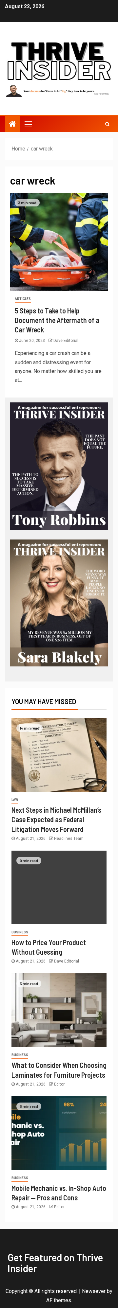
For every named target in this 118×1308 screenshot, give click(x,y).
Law (14, 800)
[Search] (107, 124)
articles (23, 299)
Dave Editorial (65, 340)
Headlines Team (69, 838)
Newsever (94, 1291)
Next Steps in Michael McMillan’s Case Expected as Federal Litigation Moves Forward (56, 819)
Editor (59, 1084)
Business (19, 932)
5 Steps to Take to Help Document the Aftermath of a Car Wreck (57, 320)
